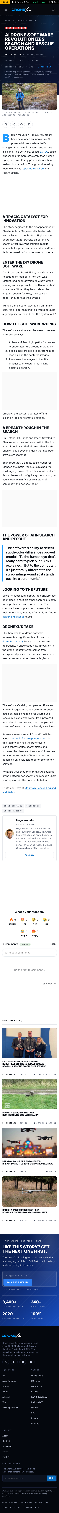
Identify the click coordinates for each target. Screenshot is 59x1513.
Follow (29, 855)
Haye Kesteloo (25, 820)
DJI (3, 1375)
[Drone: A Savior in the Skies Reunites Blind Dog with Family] (29, 1094)
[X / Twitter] (5, 1362)
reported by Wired (33, 168)
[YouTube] (22, 1362)
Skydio (5, 1386)
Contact (6, 1441)
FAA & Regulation (39, 1397)
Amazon (6, 1397)
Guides (34, 1391)
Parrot (5, 1391)
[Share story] (13, 124)
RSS (37, 1507)
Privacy (6, 1507)
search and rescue (13, 616)
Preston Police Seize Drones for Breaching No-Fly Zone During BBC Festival (27, 1162)
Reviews (35, 1418)
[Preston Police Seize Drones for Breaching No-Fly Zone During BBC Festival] (29, 1143)
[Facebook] (14, 1362)
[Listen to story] (21, 124)
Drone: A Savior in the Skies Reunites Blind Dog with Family (20, 1113)
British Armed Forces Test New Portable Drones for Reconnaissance (25, 1211)
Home (7, 21)
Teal (4, 1402)
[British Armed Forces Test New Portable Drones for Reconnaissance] (29, 1191)
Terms (17, 1507)
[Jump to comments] (29, 124)
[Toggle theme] (53, 9)
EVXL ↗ (6, 1457)
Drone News (37, 1375)
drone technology (12, 641)
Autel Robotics (9, 1381)
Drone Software (13, 806)
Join (51, 1478)
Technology (32, 806)
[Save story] (5, 124)
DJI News (35, 1381)
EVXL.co (23, 841)
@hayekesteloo (40, 848)
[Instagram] (31, 1362)
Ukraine (35, 1407)
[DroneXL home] (21, 9)
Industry (35, 1423)
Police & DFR (37, 1402)
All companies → (10, 1407)
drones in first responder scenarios (31, 738)
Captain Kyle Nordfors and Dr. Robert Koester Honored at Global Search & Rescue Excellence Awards (24, 1064)
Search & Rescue (27, 21)
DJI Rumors (36, 1386)
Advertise (6, 1446)
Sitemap (27, 1507)
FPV (33, 1412)
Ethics (5, 1451)
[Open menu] (5, 9)
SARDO (43, 151)
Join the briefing (18, 1282)
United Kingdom (13, 811)
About (5, 1436)
